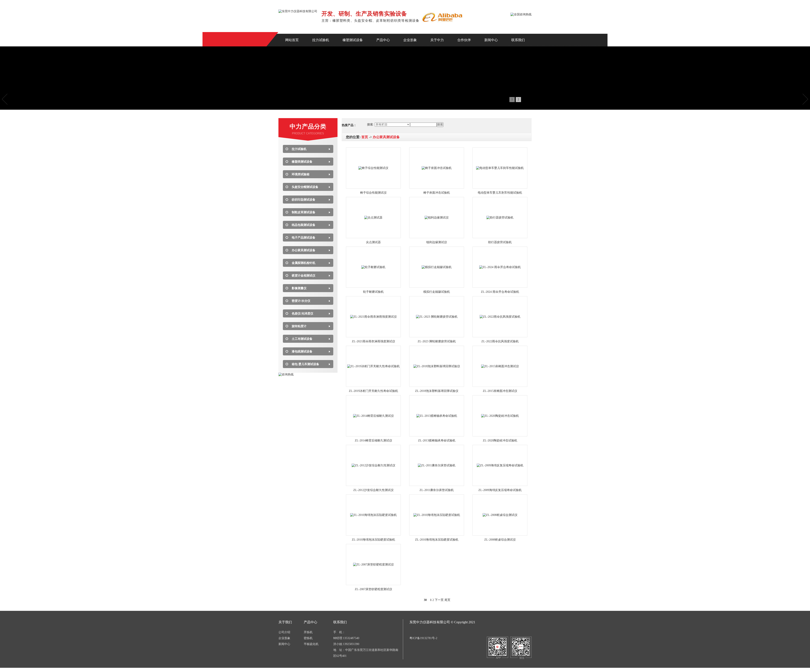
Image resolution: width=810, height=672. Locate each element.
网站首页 (292, 40)
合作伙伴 (464, 40)
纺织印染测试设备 (303, 199)
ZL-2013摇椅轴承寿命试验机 (436, 440)
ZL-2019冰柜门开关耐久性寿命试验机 (373, 391)
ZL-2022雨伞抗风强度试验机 (500, 341)
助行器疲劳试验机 (500, 242)
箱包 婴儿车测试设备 (305, 364)
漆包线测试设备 (302, 351)
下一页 (439, 600)
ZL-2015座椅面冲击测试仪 (500, 391)
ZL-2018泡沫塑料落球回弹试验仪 (436, 391)
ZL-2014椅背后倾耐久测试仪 (373, 440)
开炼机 (308, 632)
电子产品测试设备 (303, 237)
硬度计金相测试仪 (303, 275)
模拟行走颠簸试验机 (436, 291)
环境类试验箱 (300, 174)
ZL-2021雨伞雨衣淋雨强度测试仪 (373, 341)
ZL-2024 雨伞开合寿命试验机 (500, 291)
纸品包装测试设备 (303, 225)
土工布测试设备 (302, 338)
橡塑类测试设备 (302, 161)
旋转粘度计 (299, 326)
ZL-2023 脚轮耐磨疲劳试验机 (437, 341)
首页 (364, 137)
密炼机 (308, 638)
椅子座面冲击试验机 (436, 192)
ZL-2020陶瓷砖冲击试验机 (500, 440)
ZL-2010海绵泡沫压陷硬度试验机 (373, 539)
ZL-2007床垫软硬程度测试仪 (373, 589)
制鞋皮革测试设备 (303, 212)
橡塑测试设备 (353, 40)
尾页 (447, 600)
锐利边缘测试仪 (436, 242)
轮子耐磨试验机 (373, 291)
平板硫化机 (311, 644)
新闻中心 (491, 40)
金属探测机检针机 (303, 262)
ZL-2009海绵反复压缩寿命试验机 (500, 490)
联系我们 (518, 40)
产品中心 (383, 40)
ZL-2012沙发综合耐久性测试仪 (373, 490)
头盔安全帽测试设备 (305, 187)
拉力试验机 (320, 40)
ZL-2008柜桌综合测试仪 (500, 539)
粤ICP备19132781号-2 (423, 638)
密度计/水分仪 (301, 300)
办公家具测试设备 (303, 250)
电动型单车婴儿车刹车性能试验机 (500, 192)
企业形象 (410, 40)
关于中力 (437, 40)
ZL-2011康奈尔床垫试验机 (437, 490)
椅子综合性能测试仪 (373, 192)
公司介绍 (284, 632)
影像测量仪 (299, 288)
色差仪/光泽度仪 (302, 313)
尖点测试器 (373, 242)
